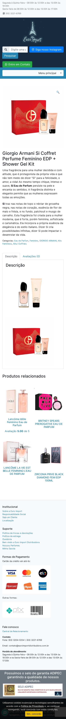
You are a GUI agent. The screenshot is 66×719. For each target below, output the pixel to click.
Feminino (34, 241)
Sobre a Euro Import (12, 511)
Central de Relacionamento (15, 631)
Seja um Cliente (9, 517)
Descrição (11, 256)
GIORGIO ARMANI (48, 241)
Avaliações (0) (31, 256)
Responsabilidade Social (14, 514)
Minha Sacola (8, 548)
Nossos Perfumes (11, 545)
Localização (8, 520)
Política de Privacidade (32, 706)
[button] (58, 92)
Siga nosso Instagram (48, 49)
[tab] (11, 256)
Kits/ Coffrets (20, 244)
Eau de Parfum (21, 241)
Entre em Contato (19, 64)
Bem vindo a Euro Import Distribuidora (21, 542)
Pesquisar (10, 55)
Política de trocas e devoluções (17, 533)
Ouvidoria (7, 539)
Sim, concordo (34, 714)
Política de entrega (11, 536)
